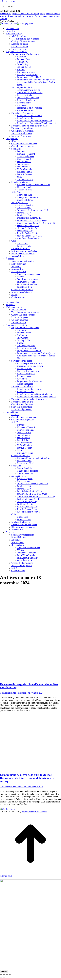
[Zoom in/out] (10, 974)
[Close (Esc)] (1, 974)
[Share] (4, 974)
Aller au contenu (7, 1)
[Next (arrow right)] (4, 977)
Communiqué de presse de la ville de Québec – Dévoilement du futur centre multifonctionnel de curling (28, 778)
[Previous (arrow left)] (1, 977)
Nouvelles (4, 693)
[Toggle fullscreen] (7, 974)
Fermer (4, 971)
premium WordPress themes (34, 811)
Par (17, 693)
